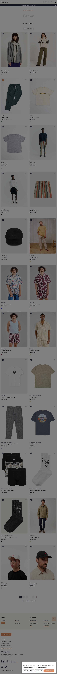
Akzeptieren (49, 670)
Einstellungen (28, 670)
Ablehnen (39, 670)
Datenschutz (44, 667)
